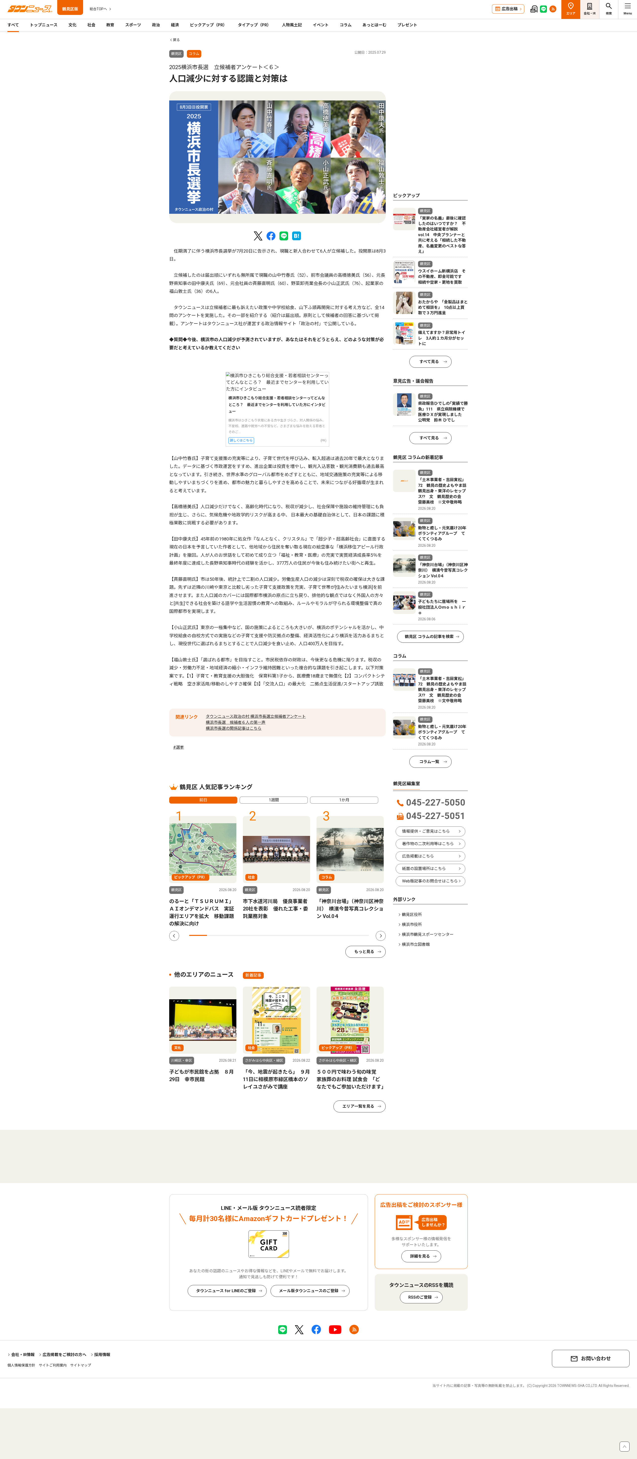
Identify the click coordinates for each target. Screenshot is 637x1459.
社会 (91, 25)
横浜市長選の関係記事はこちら (234, 728)
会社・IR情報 (23, 1354)
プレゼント (407, 25)
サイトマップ (80, 1365)
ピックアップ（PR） (208, 25)
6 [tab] (288, 935)
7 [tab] (306, 935)
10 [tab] (360, 935)
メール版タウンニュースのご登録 (308, 1290)
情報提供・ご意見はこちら (426, 831)
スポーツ (133, 25)
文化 (72, 25)
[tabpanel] (277, 157)
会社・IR (590, 13)
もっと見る (364, 951)
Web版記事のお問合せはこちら (430, 881)
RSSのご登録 (420, 1297)
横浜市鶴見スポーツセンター (428, 934)
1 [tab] (198, 935)
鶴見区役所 (412, 914)
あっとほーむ (374, 25)
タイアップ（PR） (254, 25)
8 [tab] (324, 935)
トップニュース (43, 25)
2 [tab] (216, 935)
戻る (176, 40)
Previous (174, 936)
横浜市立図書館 (416, 944)
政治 (156, 25)
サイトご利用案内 (53, 1365)
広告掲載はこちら (418, 856)
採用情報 (102, 1354)
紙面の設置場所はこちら (424, 868)
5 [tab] (270, 935)
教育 (110, 25)
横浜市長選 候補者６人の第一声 (235, 722)
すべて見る (429, 361)
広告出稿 (510, 8)
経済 (175, 25)
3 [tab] (234, 935)
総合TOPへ (98, 9)
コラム (346, 25)
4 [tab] (252, 935)
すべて (13, 25)
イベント (321, 25)
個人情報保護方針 (21, 1365)
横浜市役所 (412, 924)
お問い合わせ (596, 1359)
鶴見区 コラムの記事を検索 (429, 636)
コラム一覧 (429, 761)
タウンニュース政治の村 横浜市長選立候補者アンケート (256, 716)
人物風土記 (292, 25)
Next (381, 936)
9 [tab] (342, 935)
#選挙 (178, 747)
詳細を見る (420, 1256)
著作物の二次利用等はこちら (428, 843)
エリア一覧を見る (358, 1106)
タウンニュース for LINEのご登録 (226, 1290)
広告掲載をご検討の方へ (64, 1354)
